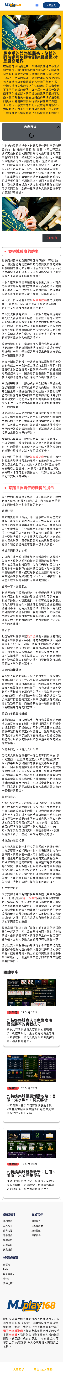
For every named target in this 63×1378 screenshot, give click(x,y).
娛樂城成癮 (40, 300)
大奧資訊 (19, 1369)
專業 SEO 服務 (43, 1369)
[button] (37, 5)
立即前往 (52, 238)
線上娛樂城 (30, 898)
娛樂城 (31, 636)
